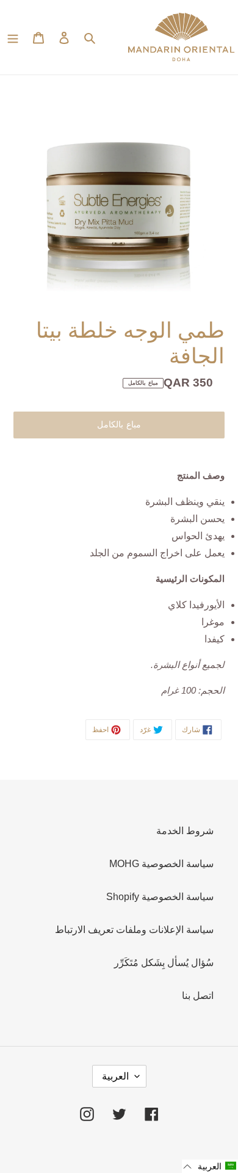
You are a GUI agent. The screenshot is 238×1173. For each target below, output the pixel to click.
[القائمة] (13, 37)
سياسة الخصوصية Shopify (160, 897)
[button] (210, 1166)
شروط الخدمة (185, 831)
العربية (115, 1076)
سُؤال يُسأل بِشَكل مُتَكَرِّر (164, 962)
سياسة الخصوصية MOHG (161, 864)
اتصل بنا (198, 995)
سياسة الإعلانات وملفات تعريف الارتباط (134, 929)
